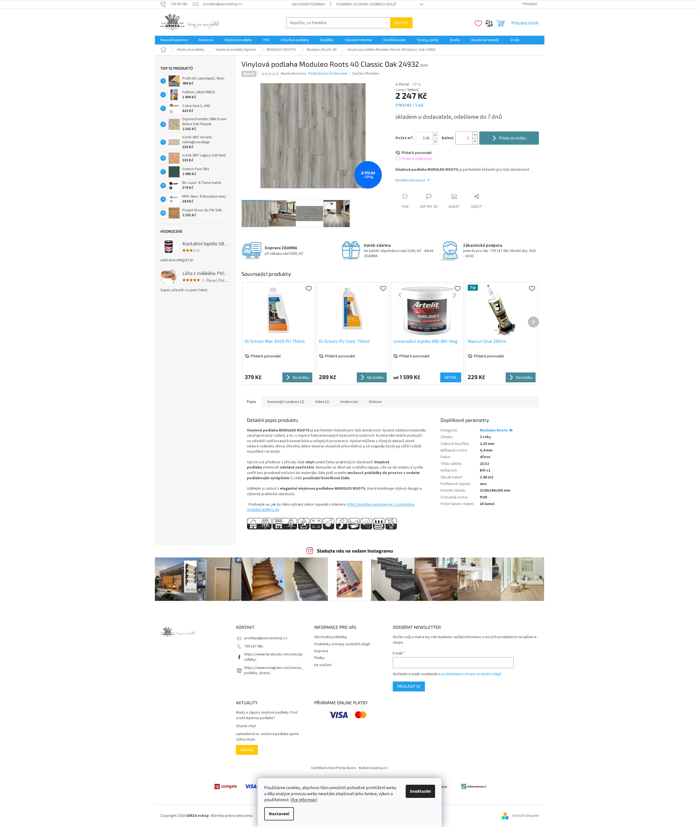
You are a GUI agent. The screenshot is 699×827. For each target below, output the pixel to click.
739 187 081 (253, 646)
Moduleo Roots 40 (496, 430)
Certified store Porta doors (333, 768)
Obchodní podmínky (308, 4)
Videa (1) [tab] (322, 402)
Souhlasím (420, 791)
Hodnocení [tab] (349, 402)
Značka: (366, 73)
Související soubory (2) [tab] (285, 402)
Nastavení (279, 814)
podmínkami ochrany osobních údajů (471, 674)
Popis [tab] (251, 402)
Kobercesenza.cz (373, 768)
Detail (451, 377)
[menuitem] (174, 40)
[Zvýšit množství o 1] (475, 135)
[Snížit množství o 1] (475, 141)
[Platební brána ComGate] (225, 786)
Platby (319, 658)
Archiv (247, 749)
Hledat (401, 22)
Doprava (321, 651)
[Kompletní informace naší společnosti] (473, 786)
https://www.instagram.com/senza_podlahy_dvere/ (273, 670)
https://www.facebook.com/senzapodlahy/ (273, 657)
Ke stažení (323, 665)
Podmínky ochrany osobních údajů (366, 4)
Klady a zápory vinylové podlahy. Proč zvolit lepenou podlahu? (267, 715)
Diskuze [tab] (375, 402)
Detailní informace (410, 180)
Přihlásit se (408, 686)
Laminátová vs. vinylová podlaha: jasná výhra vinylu (267, 736)
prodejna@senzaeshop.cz (265, 638)
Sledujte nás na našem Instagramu (355, 550)
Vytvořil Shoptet (525, 815)
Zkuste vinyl (246, 726)
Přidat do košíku (513, 138)
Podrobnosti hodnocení (327, 73)
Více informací (304, 800)
